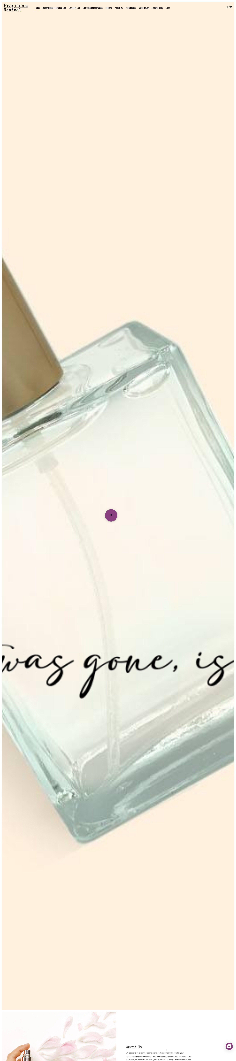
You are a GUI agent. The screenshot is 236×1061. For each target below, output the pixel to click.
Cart (168, 7)
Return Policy (157, 7)
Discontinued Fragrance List (54, 7)
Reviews (108, 7)
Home (37, 7)
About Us (119, 7)
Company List (74, 7)
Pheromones (130, 7)
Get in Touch (144, 7)
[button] (111, 515)
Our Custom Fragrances (93, 7)
